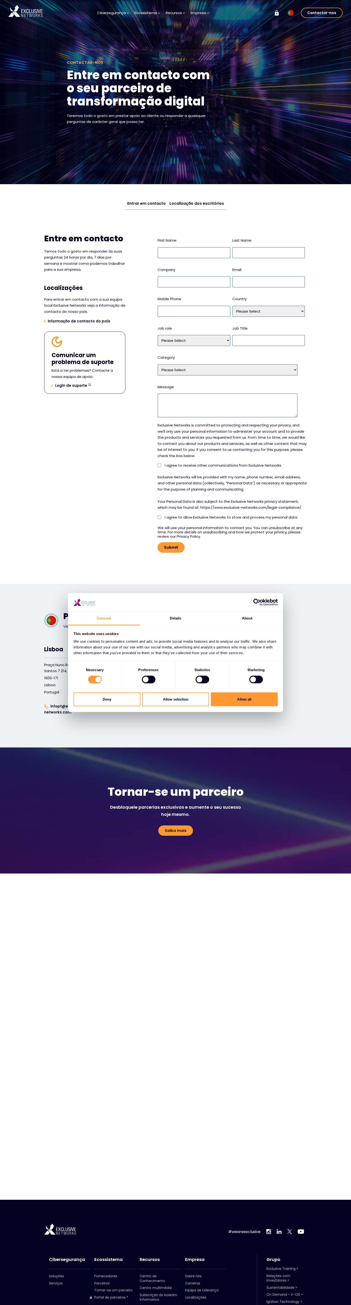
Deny (107, 699)
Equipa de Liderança (201, 1290)
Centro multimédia (156, 1287)
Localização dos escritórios (197, 203)
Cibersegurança (67, 1259)
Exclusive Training (281, 1268)
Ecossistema (108, 1259)
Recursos (150, 1259)
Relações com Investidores (278, 1278)
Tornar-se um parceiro (113, 1290)
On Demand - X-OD (283, 1294)
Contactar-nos (321, 12)
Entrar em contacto (146, 203)
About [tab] (247, 618)
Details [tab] (175, 618)
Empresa (195, 1259)
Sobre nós (193, 1276)
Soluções (56, 1276)
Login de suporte (71, 386)
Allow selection (175, 699)
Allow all (244, 699)
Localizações (195, 1297)
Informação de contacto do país (79, 321)
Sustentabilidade (280, 1287)
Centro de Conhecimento (152, 1278)
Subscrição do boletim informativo (158, 1297)
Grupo (273, 1259)
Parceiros (102, 1283)
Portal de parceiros (110, 1297)
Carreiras (192, 1283)
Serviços (56, 1283)
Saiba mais (175, 830)
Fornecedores (105, 1276)
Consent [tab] (104, 618)
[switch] (148, 679)
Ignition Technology (282, 1301)
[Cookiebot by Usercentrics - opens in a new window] (257, 602)
